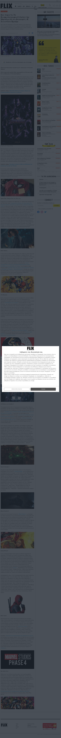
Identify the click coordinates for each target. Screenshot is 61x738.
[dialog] (30, 369)
